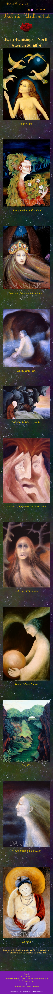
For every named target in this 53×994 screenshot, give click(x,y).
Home (26, 974)
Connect (36, 987)
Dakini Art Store (26, 977)
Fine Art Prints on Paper (26, 981)
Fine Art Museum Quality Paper (37, 978)
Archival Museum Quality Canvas (14, 978)
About (29, 987)
